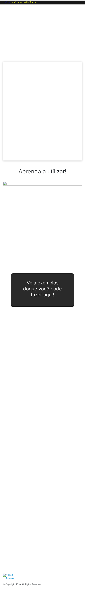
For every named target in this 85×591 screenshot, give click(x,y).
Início (7, 2)
